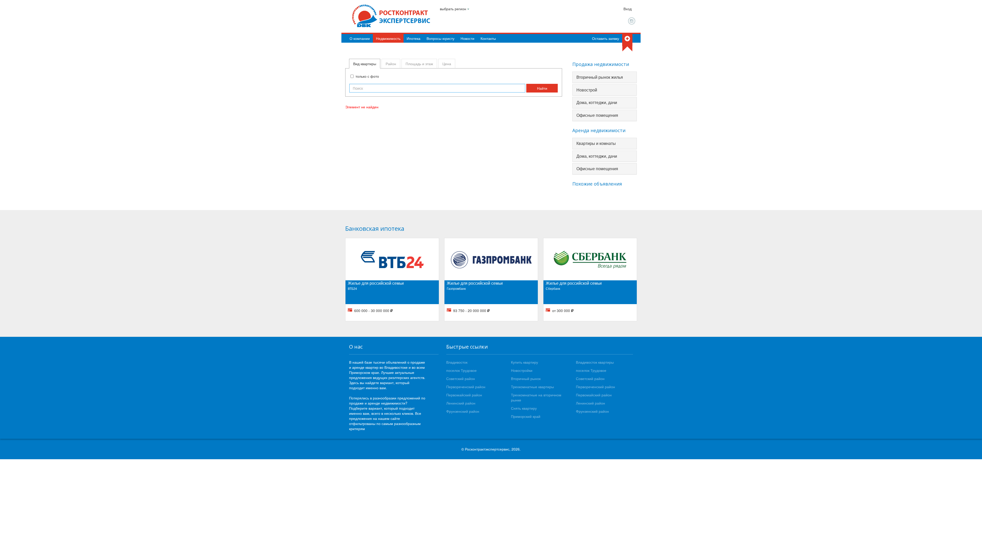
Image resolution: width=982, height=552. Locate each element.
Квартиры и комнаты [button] (596, 143)
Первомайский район (464, 394)
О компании (360, 38)
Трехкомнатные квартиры (532, 386)
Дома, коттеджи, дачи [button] (596, 102)
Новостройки (521, 370)
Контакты (488, 38)
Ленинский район (460, 403)
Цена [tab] (446, 63)
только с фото (367, 76)
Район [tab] (391, 63)
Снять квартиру (524, 408)
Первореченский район (465, 386)
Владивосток (456, 362)
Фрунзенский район (462, 411)
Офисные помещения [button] (597, 115)
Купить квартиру (524, 362)
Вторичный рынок (526, 378)
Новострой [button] (586, 90)
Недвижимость (388, 38)
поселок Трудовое (461, 370)
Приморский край (525, 416)
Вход (627, 8)
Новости (467, 38)
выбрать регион (453, 8)
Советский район (460, 378)
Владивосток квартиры (595, 362)
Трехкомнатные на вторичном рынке (536, 397)
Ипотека (413, 38)
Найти (542, 88)
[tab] (605, 77)
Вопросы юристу (440, 38)
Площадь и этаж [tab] (419, 63)
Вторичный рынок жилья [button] (599, 77)
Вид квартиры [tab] (364, 63)
